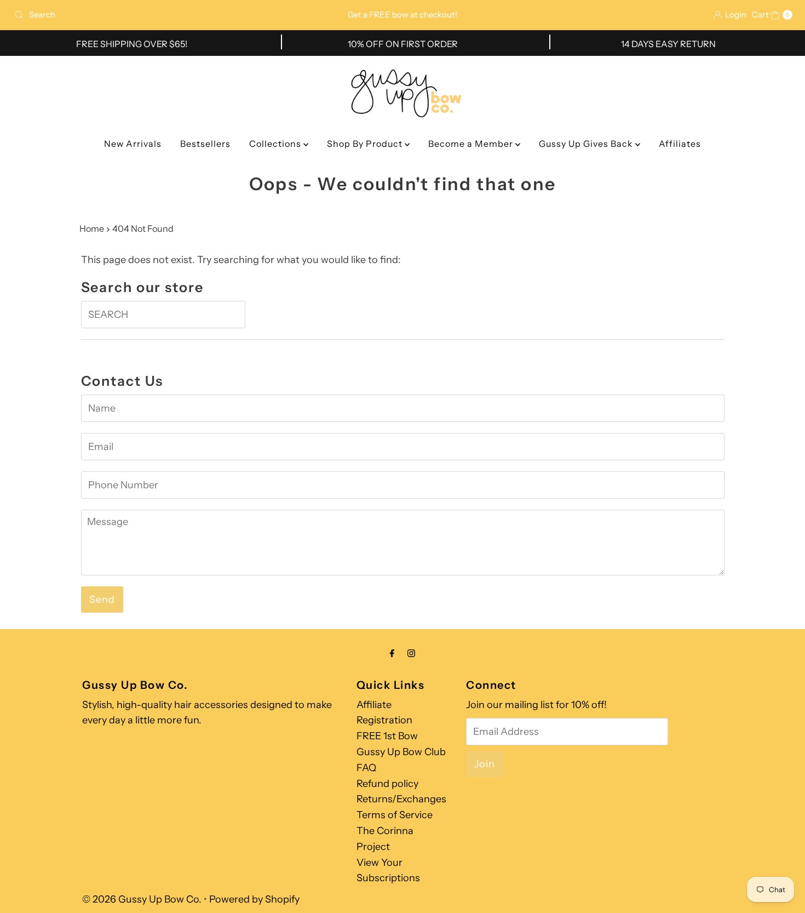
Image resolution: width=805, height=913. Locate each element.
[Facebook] (392, 653)
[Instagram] (411, 653)
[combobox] (138, 15)
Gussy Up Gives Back (587, 143)
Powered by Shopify (254, 899)
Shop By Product (366, 143)
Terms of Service (395, 815)
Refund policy (387, 784)
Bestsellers (205, 143)
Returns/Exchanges (401, 799)
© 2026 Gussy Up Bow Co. (142, 899)
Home (91, 228)
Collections (276, 143)
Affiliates (680, 143)
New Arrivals (133, 143)
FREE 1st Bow (387, 736)
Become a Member (471, 143)
